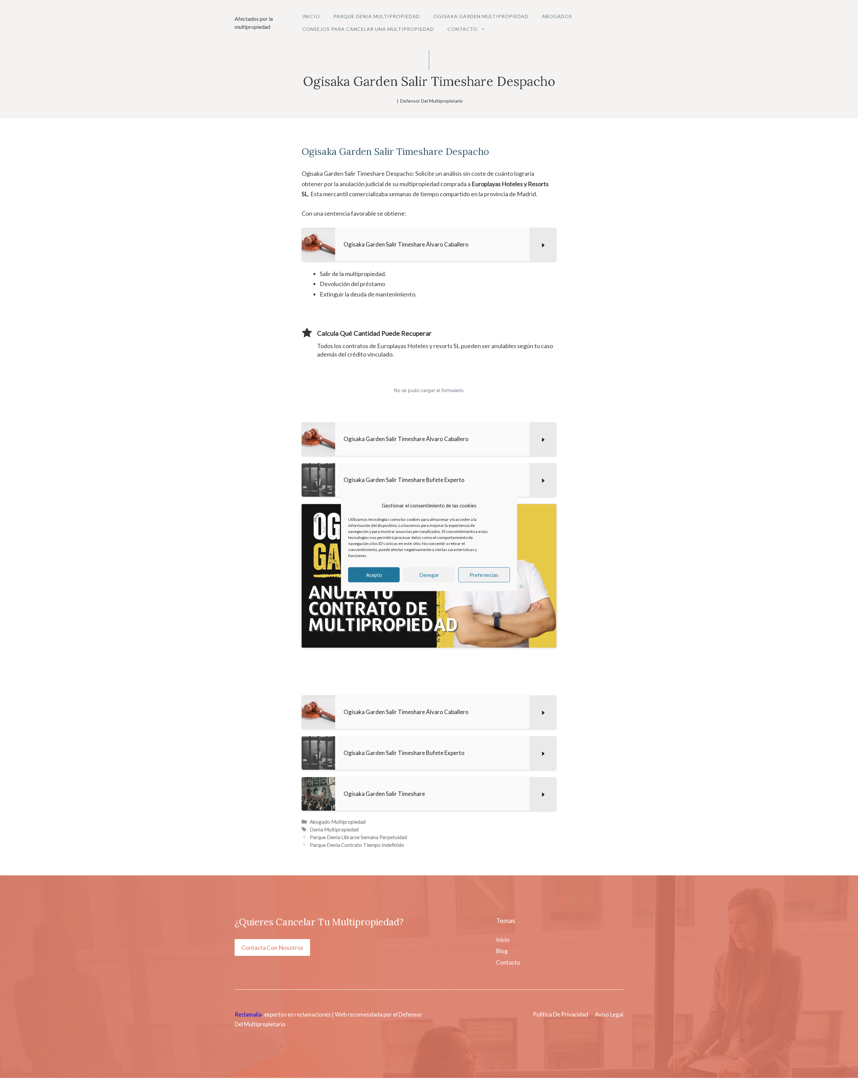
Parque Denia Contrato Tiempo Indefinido (357, 845)
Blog (502, 951)
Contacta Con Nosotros (272, 947)
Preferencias (484, 575)
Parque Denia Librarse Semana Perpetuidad (358, 837)
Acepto (374, 575)
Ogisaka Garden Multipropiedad (481, 16)
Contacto (462, 29)
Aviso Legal (609, 1014)
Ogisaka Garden (337, 152)
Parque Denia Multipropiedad (376, 16)
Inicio (311, 16)
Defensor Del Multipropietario (431, 101)
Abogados (557, 16)
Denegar (429, 575)
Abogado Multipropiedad (338, 822)
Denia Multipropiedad (334, 829)
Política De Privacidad (560, 1014)
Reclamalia (248, 1014)
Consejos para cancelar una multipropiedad (368, 29)
